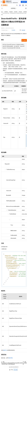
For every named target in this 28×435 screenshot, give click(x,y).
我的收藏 (23, 30)
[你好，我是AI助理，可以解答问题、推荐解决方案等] (19, 5)
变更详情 (10, 358)
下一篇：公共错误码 (25, 363)
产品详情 (13, 30)
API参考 (15, 11)
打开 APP (24, 2)
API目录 (20, 11)
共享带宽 (6, 11)
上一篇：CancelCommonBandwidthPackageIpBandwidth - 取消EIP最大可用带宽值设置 (12, 363)
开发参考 (11, 11)
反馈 (16, 369)
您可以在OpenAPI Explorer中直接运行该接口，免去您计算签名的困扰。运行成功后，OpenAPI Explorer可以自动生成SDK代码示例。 (14, 46)
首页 (2, 11)
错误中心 (5, 350)
